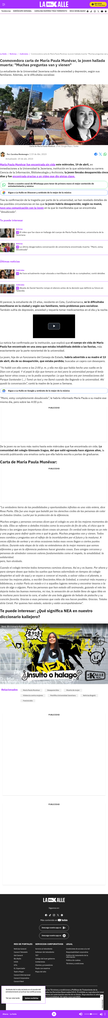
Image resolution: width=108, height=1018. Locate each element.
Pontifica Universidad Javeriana (63, 695)
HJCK (16, 962)
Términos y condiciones (75, 964)
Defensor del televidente (44, 952)
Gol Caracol (18, 955)
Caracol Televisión (21, 952)
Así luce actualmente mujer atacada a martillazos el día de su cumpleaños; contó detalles (62, 273)
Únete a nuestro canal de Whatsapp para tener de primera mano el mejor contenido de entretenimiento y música (51, 184)
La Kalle (3, 54)
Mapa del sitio (40, 972)
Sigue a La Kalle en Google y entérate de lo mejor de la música (39, 390)
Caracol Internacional (22, 975)
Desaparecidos (53, 690)
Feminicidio (28, 701)
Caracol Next (19, 982)
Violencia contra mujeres (33, 695)
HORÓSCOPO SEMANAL (22, 11)
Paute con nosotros (42, 968)
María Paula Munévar (31, 690)
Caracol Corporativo (21, 978)
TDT (36, 955)
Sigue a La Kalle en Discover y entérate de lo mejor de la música (39, 192)
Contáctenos (40, 962)
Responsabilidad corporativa (77, 952)
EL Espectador (19, 968)
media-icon (54, 1014)
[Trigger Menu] (3, 4)
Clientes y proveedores (44, 965)
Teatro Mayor (19, 972)
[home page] (54, 4)
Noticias (13, 54)
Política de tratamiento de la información (77, 956)
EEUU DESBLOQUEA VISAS (80, 11)
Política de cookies (73, 960)
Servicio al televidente (43, 949)
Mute (80, 1014)
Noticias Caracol (20, 949)
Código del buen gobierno (45, 959)
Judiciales (23, 54)
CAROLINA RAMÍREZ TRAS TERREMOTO (50, 11)
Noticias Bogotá (89, 695)
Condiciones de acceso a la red (78, 949)
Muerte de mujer (73, 690)
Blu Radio (17, 959)
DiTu (15, 965)
